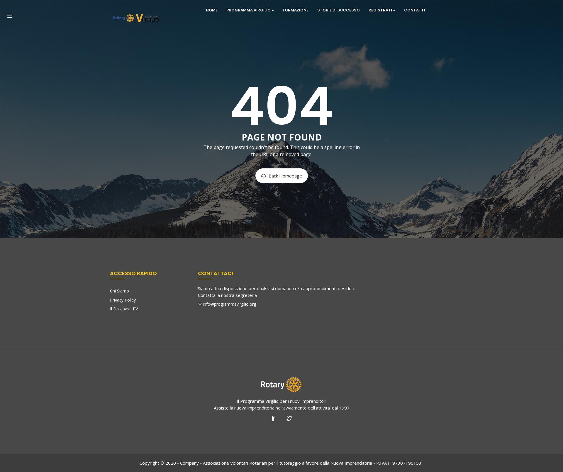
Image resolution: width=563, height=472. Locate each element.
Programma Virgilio (248, 10)
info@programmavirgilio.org (229, 304)
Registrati (380, 10)
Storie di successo (338, 10)
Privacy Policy (123, 300)
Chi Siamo (119, 291)
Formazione (295, 10)
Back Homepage (285, 176)
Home (212, 10)
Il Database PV (124, 309)
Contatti (414, 10)
